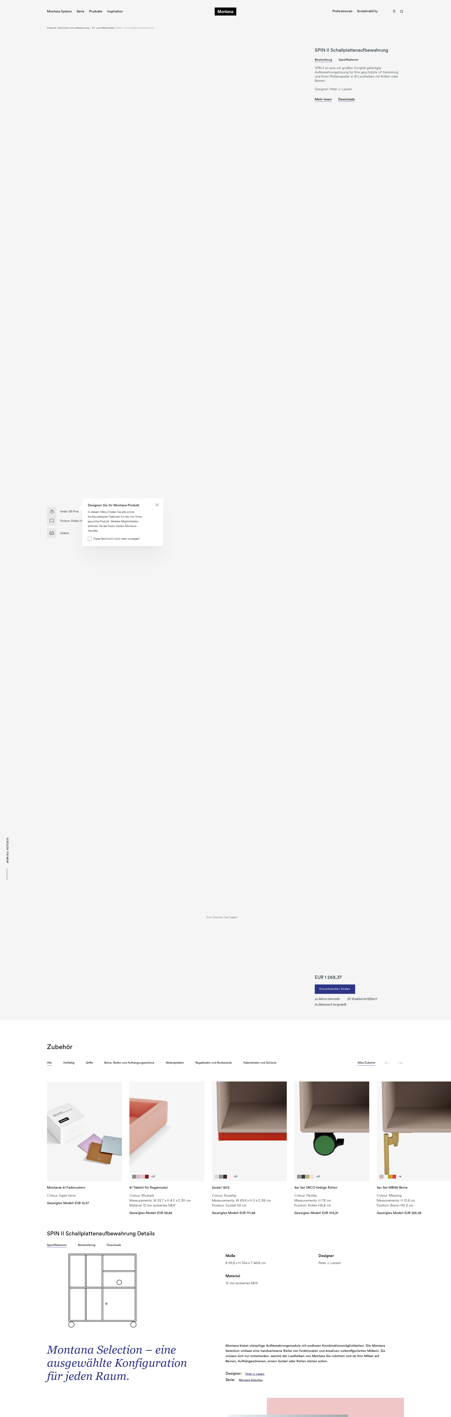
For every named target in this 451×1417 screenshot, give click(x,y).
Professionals (342, 11)
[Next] (399, 1063)
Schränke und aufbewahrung (73, 27)
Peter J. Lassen (254, 1374)
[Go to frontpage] (225, 11)
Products (51, 27)
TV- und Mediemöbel (103, 27)
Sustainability (367, 11)
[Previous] (387, 1063)
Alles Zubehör (366, 1062)
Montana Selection (251, 1380)
